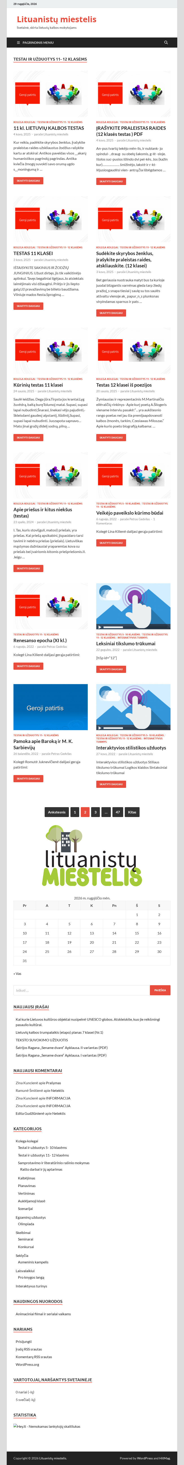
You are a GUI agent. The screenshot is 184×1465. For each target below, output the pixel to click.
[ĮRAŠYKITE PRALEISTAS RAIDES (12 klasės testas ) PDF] (133, 94)
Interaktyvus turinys (132, 637)
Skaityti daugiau (26, 179)
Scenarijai (25, 1208)
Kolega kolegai (24, 122)
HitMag (164, 1458)
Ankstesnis (57, 812)
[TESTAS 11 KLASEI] (50, 219)
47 (118, 812)
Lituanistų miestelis (56, 19)
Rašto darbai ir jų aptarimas (41, 1169)
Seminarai (25, 1239)
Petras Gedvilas (139, 519)
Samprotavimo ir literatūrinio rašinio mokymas (54, 1163)
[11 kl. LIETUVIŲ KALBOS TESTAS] (50, 94)
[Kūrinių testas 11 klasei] (50, 351)
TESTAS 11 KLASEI (33, 253)
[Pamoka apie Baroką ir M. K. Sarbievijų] (50, 707)
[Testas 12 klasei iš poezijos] (133, 351)
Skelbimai (23, 1232)
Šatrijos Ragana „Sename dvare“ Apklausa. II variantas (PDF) (62, 1047)
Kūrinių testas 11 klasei (38, 385)
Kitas (132, 812)
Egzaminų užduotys (31, 1217)
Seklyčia (22, 1255)
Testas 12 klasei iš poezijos (124, 385)
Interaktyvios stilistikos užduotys (131, 747)
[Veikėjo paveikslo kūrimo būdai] (133, 475)
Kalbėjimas (26, 1178)
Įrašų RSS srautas (29, 1349)
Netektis (57, 1090)
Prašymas (53, 1083)
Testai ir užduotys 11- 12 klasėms (59, 122)
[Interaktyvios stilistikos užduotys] (133, 707)
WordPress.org (27, 1364)
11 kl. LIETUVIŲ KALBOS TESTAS (48, 128)
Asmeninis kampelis (33, 1262)
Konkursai (26, 1247)
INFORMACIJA (58, 1098)
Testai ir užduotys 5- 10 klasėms (118, 503)
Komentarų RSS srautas (34, 1357)
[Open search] (166, 42)
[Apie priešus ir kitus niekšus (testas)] (50, 475)
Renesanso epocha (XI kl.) (40, 640)
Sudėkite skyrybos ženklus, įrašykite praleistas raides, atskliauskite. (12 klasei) (124, 259)
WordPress (145, 1458)
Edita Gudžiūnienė (30, 1113)
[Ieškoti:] (92, 990)
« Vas (17, 973)
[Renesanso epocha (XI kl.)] (50, 606)
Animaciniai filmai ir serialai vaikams (43, 1314)
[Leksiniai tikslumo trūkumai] (133, 606)
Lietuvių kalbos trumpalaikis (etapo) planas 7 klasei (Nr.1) (59, 1032)
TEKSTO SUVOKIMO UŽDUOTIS (42, 1040)
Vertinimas (26, 1193)
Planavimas (27, 1185)
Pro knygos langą (31, 1277)
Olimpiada (26, 1224)
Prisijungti (24, 1341)
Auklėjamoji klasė (31, 1201)
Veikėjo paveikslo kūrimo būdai (129, 513)
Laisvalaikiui (25, 1271)
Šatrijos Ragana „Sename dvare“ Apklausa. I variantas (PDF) (61, 1055)
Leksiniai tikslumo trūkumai (126, 643)
